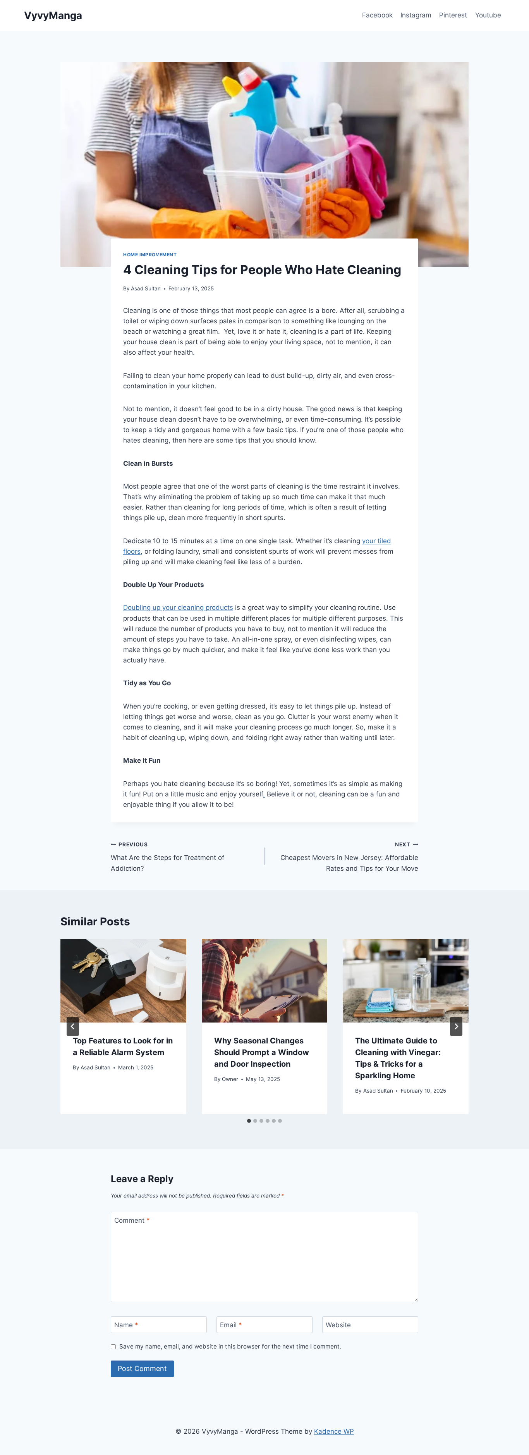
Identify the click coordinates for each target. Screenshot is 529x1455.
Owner (230, 1079)
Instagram (415, 15)
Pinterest (453, 15)
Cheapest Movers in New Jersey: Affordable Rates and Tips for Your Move (349, 856)
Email (231, 1325)
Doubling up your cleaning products (178, 607)
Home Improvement (150, 254)
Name (126, 1325)
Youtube (488, 15)
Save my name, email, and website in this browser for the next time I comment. (230, 1346)
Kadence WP (334, 1431)
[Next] (456, 1026)
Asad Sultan (146, 288)
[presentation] (123, 981)
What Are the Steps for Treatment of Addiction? (167, 856)
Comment (132, 1220)
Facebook (377, 15)
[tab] (249, 1121)
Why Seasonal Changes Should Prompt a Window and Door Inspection (261, 1052)
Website (338, 1325)
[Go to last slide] (73, 1026)
